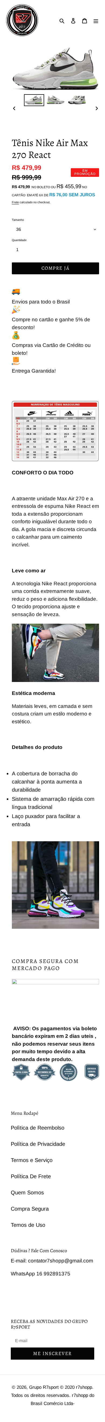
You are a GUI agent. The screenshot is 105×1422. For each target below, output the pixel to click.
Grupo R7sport (44, 1387)
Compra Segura (30, 1209)
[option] (34, 100)
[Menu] (96, 20)
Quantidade (19, 240)
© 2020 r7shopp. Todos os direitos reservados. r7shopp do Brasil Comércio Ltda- (52, 1395)
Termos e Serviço (31, 1160)
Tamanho (18, 219)
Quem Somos (27, 1192)
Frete (15, 202)
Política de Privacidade (38, 1144)
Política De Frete (31, 1176)
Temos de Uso (28, 1225)
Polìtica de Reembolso (37, 1128)
